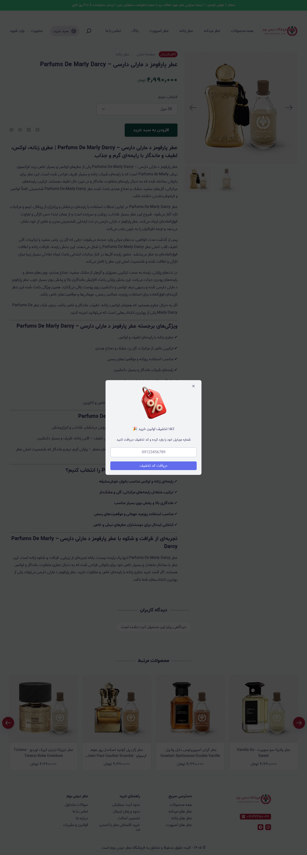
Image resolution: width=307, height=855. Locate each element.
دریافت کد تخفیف (153, 465)
